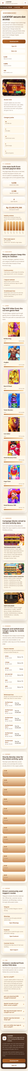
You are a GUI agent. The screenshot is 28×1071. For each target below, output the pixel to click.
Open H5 (14, 46)
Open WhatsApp (14, 923)
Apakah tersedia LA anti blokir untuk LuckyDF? (11, 1004)
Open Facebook (14, 936)
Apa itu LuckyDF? (9, 977)
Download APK (14, 41)
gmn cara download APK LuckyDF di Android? (11, 997)
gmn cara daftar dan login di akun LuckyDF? (12, 1026)
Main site (14, 51)
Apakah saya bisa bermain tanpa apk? (12, 1018)
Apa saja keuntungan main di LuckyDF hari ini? (13, 1011)
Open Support (14, 950)
